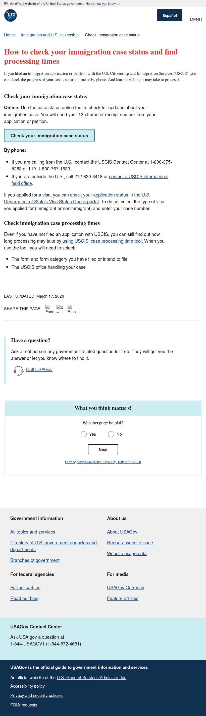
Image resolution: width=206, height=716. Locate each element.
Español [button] (170, 15)
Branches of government (35, 560)
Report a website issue (130, 542)
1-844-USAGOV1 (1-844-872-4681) (45, 643)
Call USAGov (39, 369)
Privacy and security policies (36, 695)
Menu (196, 19)
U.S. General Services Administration (91, 677)
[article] (103, 438)
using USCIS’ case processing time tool (102, 240)
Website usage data (127, 553)
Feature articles (122, 598)
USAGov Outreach (125, 587)
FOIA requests (23, 705)
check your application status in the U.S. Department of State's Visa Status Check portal (77, 198)
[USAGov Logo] (10, 15)
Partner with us (25, 587)
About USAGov (122, 531)
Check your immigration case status (49, 135)
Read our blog (24, 598)
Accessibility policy (27, 686)
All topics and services (32, 531)
